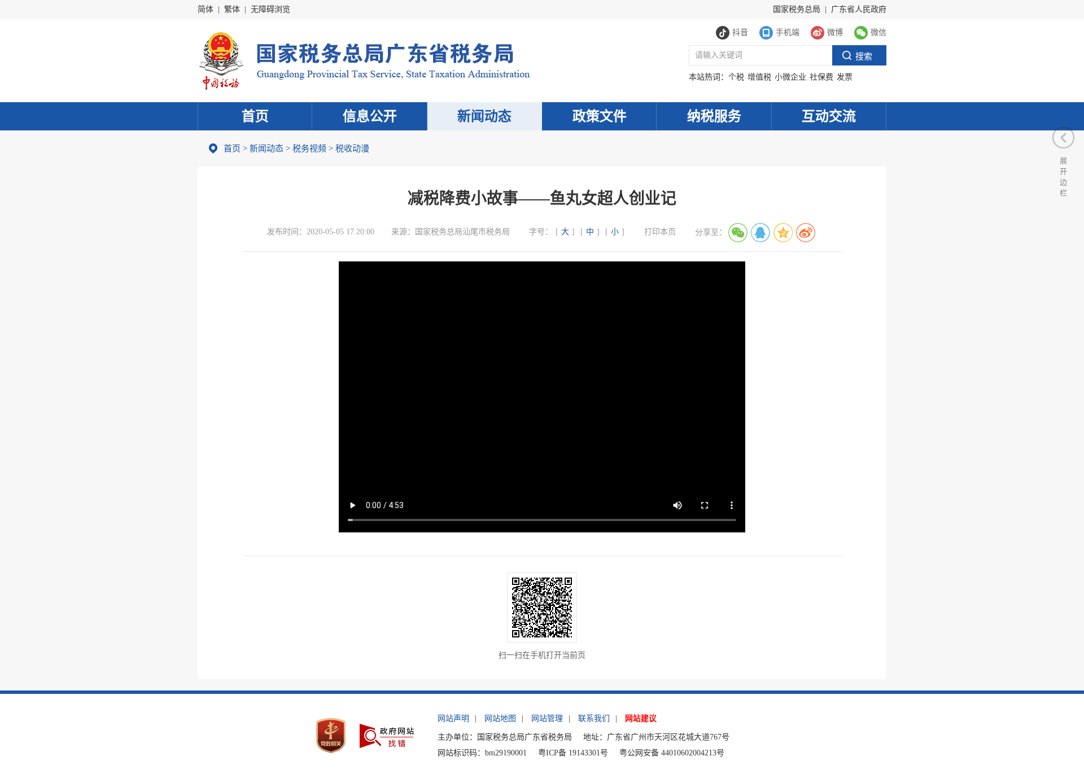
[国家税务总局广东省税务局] (364, 59)
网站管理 (547, 718)
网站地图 (500, 718)
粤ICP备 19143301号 (573, 753)
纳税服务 (714, 116)
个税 (736, 77)
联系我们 (594, 718)
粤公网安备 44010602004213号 (671, 753)
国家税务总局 (796, 9)
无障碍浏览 (270, 9)
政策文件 (599, 116)
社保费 (821, 77)
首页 (255, 116)
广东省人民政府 (858, 9)
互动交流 (829, 116)
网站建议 (641, 718)
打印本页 (660, 232)
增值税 (759, 77)
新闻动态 (484, 116)
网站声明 (453, 718)
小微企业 (790, 77)
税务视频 (309, 148)
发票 (845, 77)
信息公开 (370, 116)
